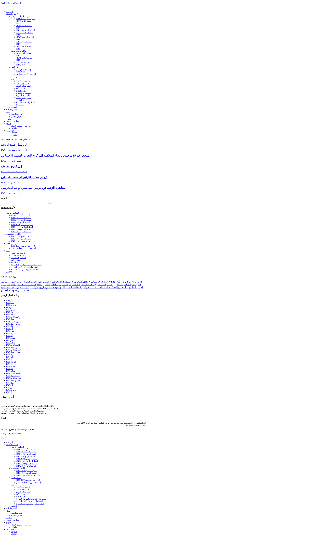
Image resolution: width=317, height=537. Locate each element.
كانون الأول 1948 (13, 319)
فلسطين (21, 287)
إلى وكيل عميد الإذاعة (14, 144)
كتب (8, 251)
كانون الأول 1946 (13, 376)
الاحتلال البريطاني (99, 281)
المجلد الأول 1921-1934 (20, 215)
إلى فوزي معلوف (11, 166)
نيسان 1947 (10, 366)
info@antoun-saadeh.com (136, 425)
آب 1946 (9, 385)
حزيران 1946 (11, 390)
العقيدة (37, 284)
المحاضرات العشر (18, 258)
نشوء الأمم (15, 260)
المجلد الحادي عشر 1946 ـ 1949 (14, 150)
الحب (33, 281)
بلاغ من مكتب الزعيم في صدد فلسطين (24, 177)
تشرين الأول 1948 (13, 324)
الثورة (39, 281)
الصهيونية (61, 284)
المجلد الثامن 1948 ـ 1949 (11, 161)
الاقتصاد (60, 281)
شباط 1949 (10, 314)
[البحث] (50, 203)
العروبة (44, 284)
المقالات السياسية (90, 287)
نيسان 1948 (10, 338)
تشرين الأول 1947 (13, 352)
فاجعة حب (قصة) (18, 253)
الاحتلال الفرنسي (82, 281)
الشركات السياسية (75, 284)
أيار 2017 (9, 300)
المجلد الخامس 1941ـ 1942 (22, 225)
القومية (139, 287)
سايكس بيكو (32, 287)
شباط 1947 (10, 371)
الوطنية (48, 287)
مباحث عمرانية (21, 290)
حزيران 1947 (11, 362)
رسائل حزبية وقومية (14, 234)
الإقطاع (112, 281)
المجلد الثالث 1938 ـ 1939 (21, 220)
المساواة (103, 287)
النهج (62, 287)
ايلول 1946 (10, 383)
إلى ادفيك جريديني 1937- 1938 (23, 246)
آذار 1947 (9, 369)
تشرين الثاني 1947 (13, 350)
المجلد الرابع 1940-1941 (20, 222)
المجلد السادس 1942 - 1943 (22, 227)
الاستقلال (68, 281)
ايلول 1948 (10, 326)
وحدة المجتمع (7, 290)
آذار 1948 (9, 340)
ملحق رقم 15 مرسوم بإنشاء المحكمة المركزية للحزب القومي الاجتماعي (45, 155)
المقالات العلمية (73, 287)
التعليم (45, 281)
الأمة (118, 281)
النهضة (55, 287)
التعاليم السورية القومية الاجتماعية (25, 269)
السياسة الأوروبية (118, 284)
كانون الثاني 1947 (13, 373)
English (4, 3)
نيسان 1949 (10, 310)
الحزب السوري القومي (12, 281)
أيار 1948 (9, 336)
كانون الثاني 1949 (13, 317)
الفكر (23, 284)
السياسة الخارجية (101, 284)
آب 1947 (9, 357)
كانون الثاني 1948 (13, 345)
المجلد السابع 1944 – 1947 (21, 229)
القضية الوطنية (8, 284)
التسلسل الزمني (12, 213)
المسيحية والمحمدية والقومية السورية (26, 265)
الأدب (131, 281)
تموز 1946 (10, 387)
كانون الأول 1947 (13, 347)
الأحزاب (138, 281)
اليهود (41, 287)
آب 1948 (9, 329)
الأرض (124, 281)
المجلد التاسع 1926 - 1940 (21, 236)
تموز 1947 (10, 359)
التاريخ (52, 281)
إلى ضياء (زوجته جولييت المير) (23, 248)
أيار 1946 (9, 392)
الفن (17, 284)
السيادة (131, 284)
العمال (29, 284)
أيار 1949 (9, 307)
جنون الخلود (16, 262)
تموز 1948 (10, 331)
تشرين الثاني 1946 (13, 378)
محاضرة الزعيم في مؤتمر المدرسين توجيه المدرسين (33, 187)
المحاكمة (113, 287)
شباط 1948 (10, 343)
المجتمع (122, 287)
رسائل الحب (11, 243)
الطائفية (52, 284)
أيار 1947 (9, 364)
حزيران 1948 (11, 333)
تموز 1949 (10, 303)
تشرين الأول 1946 (13, 380)
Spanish (18, 3)
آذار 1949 (9, 312)
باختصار (9, 272)
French (11, 3)
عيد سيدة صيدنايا (18, 255)
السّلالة (88, 284)
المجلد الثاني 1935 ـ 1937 (21, 218)
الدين (138, 284)
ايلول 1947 (10, 354)
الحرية (26, 281)
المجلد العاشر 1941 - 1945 (21, 239)
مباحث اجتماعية (8, 287)
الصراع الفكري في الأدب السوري (24, 267)
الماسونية (131, 287)
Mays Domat (17, 434)
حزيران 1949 (11, 305)
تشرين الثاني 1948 (13, 321)
